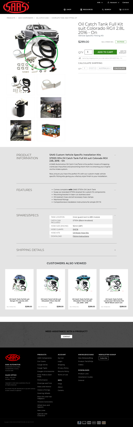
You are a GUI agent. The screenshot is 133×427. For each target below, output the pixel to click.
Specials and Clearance (42, 415)
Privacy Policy (63, 368)
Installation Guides (85, 377)
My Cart (61, 358)
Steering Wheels (43, 393)
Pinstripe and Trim (44, 383)
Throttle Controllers (45, 402)
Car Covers (41, 361)
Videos (80, 365)
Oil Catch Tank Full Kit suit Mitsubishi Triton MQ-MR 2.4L (51, 301)
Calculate (119, 68)
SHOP (69, 9)
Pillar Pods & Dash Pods (44, 376)
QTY (80, 52)
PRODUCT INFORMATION (27, 156)
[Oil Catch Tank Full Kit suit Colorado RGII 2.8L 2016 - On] (36, 48)
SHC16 (75, 229)
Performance (42, 380)
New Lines (41, 410)
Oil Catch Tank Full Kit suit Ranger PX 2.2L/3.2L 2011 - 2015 (19, 301)
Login (60, 361)
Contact (126, 2)
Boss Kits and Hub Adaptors (44, 397)
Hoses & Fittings (43, 390)
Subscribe (103, 358)
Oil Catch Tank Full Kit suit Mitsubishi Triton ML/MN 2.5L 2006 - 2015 (82, 301)
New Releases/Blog (85, 358)
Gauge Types (42, 368)
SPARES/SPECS (27, 215)
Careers (61, 390)
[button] (122, 52)
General (81, 380)
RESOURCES (88, 9)
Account (113, 2)
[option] (19, 289)
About (60, 387)
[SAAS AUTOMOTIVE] (16, 7)
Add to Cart (105, 52)
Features (24, 190)
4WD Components (44, 358)
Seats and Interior (44, 387)
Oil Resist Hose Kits (81, 233)
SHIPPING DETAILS (30, 250)
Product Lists (83, 374)
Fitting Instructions (81, 236)
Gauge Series (42, 365)
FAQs (60, 384)
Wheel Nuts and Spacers (43, 406)
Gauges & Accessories (45, 371)
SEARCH (108, 9)
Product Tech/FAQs (85, 361)
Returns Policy (63, 371)
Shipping (61, 365)
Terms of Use (63, 375)
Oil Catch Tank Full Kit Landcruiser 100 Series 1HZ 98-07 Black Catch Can (114, 301)
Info (98, 2)
